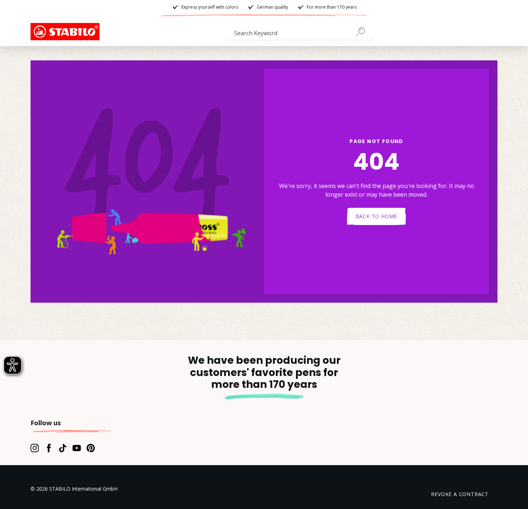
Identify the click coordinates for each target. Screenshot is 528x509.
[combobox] (300, 34)
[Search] (363, 32)
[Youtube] (77, 448)
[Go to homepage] (66, 31)
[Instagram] (35, 448)
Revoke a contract (459, 494)
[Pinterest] (91, 448)
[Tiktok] (63, 448)
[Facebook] (49, 448)
